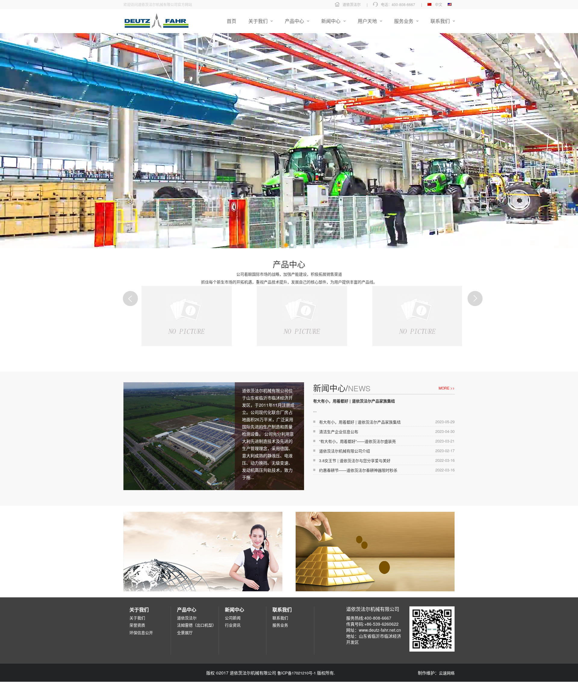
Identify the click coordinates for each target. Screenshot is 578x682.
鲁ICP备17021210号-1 (296, 673)
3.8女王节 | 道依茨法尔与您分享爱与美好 (354, 460)
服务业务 (280, 625)
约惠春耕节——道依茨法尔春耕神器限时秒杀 (358, 470)
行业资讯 (233, 625)
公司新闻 (233, 618)
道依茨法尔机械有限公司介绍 (344, 451)
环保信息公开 (141, 632)
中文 (438, 4)
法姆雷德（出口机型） (196, 625)
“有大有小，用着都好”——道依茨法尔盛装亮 (357, 441)
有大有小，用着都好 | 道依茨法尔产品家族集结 (354, 401)
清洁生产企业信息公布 (338, 431)
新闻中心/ (342, 388)
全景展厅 (185, 632)
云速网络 (447, 673)
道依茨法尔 (352, 4)
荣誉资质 (137, 625)
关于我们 (137, 618)
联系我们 (280, 618)
